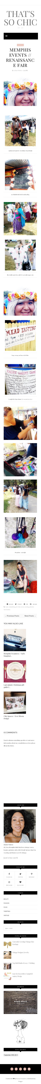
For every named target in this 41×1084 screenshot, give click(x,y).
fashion (6, 903)
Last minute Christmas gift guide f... (14, 686)
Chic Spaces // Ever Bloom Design (14, 717)
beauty (6, 899)
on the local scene (22, 607)
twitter (20, 877)
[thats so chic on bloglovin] (20, 1043)
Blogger (20, 1081)
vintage (6, 915)
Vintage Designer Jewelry (20, 952)
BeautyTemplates (21, 1078)
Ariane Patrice (18, 70)
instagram (9, 885)
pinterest (31, 877)
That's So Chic (20, 17)
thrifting (7, 911)
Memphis (20, 45)
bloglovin (20, 885)
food (5, 907)
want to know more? (10, 858)
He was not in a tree (27, 399)
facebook (9, 877)
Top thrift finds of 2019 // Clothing (23, 963)
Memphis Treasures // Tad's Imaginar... (14, 654)
